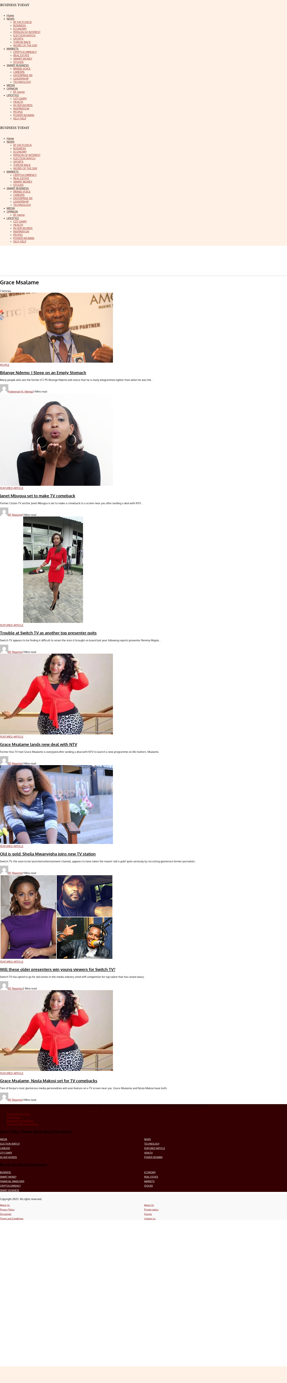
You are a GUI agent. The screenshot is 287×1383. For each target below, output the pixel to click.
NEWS (147, 1139)
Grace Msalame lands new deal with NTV (38, 744)
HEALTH (148, 1152)
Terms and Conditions (11, 1218)
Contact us (150, 1218)
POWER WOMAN (153, 1157)
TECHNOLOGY (151, 1143)
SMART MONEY (8, 1176)
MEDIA (3, 1139)
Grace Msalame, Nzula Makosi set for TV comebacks (48, 1080)
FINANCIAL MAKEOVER (12, 1181)
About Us (5, 1205)
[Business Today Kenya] (15, 130)
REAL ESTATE (151, 1176)
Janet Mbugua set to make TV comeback (37, 495)
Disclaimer (5, 1214)
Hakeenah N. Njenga (20, 391)
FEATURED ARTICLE (154, 1148)
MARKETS (149, 1181)
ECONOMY (150, 1172)
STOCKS (148, 1185)
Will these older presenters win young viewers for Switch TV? (57, 969)
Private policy (151, 1209)
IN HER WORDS (8, 1157)
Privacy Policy (7, 1209)
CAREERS (5, 1148)
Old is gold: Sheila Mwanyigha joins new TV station (48, 853)
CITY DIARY (6, 1152)
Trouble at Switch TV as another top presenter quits (48, 632)
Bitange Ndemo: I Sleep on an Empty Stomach (43, 372)
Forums (148, 1214)
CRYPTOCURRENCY (10, 1185)
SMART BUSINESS (9, 1190)
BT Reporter (15, 515)
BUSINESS (5, 1172)
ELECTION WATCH (10, 1143)
